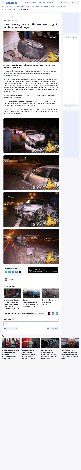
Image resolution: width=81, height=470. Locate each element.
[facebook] (13, 271)
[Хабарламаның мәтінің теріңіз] (31, 323)
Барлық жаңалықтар (14, 16)
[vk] (16, 271)
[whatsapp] (6, 271)
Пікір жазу (55, 328)
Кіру (58, 319)
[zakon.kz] (11, 3)
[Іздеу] (78, 2)
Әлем (30, 2)
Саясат (26, 2)
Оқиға (39, 2)
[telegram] (9, 271)
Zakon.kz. (15, 75)
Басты (5, 16)
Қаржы (35, 2)
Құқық (44, 2)
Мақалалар (50, 2)
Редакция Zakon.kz (27, 16)
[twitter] (20, 271)
